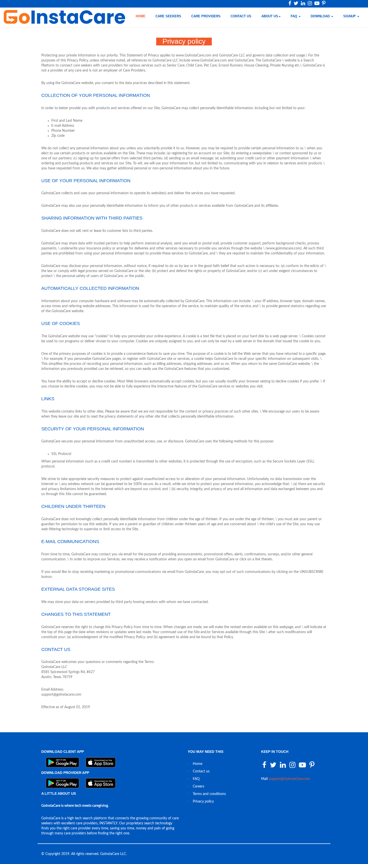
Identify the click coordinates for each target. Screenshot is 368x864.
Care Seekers (168, 16)
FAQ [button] (294, 16)
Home (140, 16)
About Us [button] (269, 16)
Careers (198, 786)
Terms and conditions (209, 794)
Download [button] (321, 16)
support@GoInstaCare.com (289, 779)
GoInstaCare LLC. (113, 854)
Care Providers (206, 16)
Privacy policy (203, 801)
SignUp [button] (350, 16)
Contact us (241, 16)
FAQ (196, 779)
